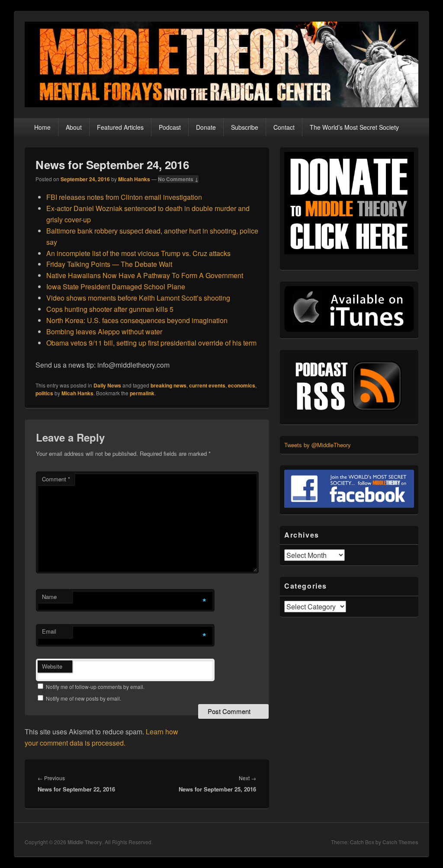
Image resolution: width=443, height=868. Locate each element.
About (74, 127)
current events (207, 385)
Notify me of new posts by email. (83, 698)
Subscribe (244, 127)
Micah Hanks (134, 179)
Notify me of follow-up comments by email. (95, 686)
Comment (56, 479)
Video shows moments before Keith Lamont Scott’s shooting (138, 298)
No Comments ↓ (178, 179)
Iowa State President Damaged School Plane (115, 286)
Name (49, 597)
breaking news (168, 385)
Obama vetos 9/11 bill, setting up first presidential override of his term (151, 343)
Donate (206, 127)
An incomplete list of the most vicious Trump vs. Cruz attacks (138, 253)
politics (44, 393)
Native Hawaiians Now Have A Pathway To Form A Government (144, 275)
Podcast (170, 127)
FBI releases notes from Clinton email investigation (124, 197)
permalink (142, 393)
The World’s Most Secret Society (354, 127)
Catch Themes (400, 842)
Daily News (107, 385)
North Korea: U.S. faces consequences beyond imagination (137, 320)
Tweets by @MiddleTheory (317, 445)
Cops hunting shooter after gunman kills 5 (109, 309)
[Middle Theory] (221, 104)
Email (49, 631)
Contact (284, 127)
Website (52, 666)
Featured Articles (120, 127)
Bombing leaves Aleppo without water (104, 331)
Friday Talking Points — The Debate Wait (109, 264)
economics (241, 385)
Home (42, 127)
